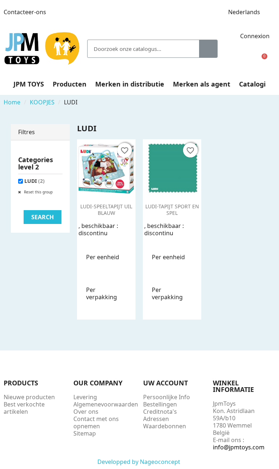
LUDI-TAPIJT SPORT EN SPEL (172, 209)
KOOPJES (42, 102)
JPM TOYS (28, 84)
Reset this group (38, 192)
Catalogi (252, 84)
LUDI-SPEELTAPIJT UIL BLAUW (106, 209)
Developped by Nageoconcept (139, 462)
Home (12, 102)
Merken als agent (201, 84)
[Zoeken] (208, 48)
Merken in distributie (129, 84)
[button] (261, 60)
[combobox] (138, 48)
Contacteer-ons (25, 12)
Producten (69, 84)
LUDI (34, 180)
